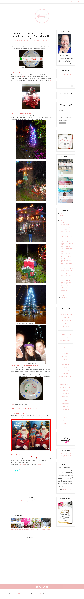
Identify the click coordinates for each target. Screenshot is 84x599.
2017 (61, 215)
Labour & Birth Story (65, 376)
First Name (65, 110)
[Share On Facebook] (26, 500)
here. (23, 76)
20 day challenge (66, 332)
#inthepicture (65, 329)
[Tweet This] (21, 500)
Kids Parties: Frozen (65, 238)
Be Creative (27, 40)
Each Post (61, 119)
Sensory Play (66, 403)
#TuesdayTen (66, 323)
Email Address (65, 114)
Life (66, 379)
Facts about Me (65, 356)
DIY (46, 40)
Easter (66, 353)
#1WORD (65, 312)
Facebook (22, 464)
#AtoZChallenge (66, 317)
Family (66, 359)
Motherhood (66, 382)
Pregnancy (65, 393)
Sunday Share (65, 406)
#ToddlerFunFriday (66, 320)
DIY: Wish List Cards (65, 266)
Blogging (33, 40)
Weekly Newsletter (63, 120)
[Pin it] (35, 500)
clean (65, 415)
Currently (66, 347)
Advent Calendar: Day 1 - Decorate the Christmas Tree (66, 290)
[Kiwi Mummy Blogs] (65, 443)
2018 (61, 213)
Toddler (65, 412)
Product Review (65, 396)
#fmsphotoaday (65, 326)
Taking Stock (66, 409)
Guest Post (65, 365)
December (63, 222)
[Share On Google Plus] (31, 500)
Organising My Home (66, 387)
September (63, 301)
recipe (66, 426)
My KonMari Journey (66, 384)
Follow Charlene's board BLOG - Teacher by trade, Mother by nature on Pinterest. (65, 455)
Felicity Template (28, 593)
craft (43, 40)
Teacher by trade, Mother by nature (18, 593)
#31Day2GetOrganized (65, 314)
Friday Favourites (65, 362)
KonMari (65, 373)
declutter (65, 420)
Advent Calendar (19, 40)
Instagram (39, 464)
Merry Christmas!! (65, 229)
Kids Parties (65, 370)
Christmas (39, 40)
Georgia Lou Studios (39, 593)
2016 (61, 217)
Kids (65, 367)
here (12, 404)
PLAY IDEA (65, 390)
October (63, 299)
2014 (61, 220)
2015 (61, 218)
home (65, 423)
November (63, 297)
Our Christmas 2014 (65, 227)
